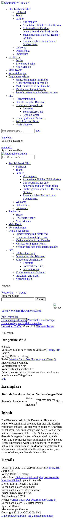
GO (38, 130)
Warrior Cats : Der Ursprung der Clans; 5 (32, 359)
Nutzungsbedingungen (40, 515)
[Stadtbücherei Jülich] (14, 2)
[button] (58, 306)
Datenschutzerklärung (13, 515)
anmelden (6, 137)
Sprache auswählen (12, 140)
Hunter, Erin (53, 349)
